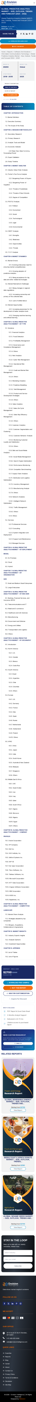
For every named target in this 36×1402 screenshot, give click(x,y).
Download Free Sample (19, 983)
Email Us (19, 1043)
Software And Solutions (22, 52)
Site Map (8, 1385)
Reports (9, 52)
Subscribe (18, 1266)
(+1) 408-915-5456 (13, 1338)
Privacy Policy (10, 1374)
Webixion (22, 1399)
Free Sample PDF (12, 95)
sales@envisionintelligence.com (17, 1342)
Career (7, 1364)
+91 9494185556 (19, 1047)
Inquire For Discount (19, 999)
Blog (6, 1360)
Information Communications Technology (15, 54)
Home (3, 52)
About (7, 1367)
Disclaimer (8, 1381)
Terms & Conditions (11, 1378)
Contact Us (9, 1371)
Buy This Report (19, 46)
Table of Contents (11, 87)
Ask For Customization (19, 993)
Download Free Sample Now (19, 41)
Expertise (8, 1353)
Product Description (12, 83)
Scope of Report (10, 91)
